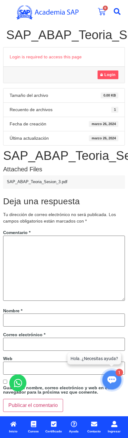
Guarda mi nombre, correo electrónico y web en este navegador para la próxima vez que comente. (58, 390)
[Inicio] (13, 424)
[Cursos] (33, 424)
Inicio (13, 431)
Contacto (94, 431)
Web (7, 358)
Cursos (33, 431)
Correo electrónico (24, 334)
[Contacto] (94, 424)
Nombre (12, 311)
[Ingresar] (114, 424)
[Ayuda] (74, 424)
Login (109, 75)
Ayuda (74, 431)
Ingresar (114, 431)
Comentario (16, 232)
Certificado (53, 431)
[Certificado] (54, 424)
